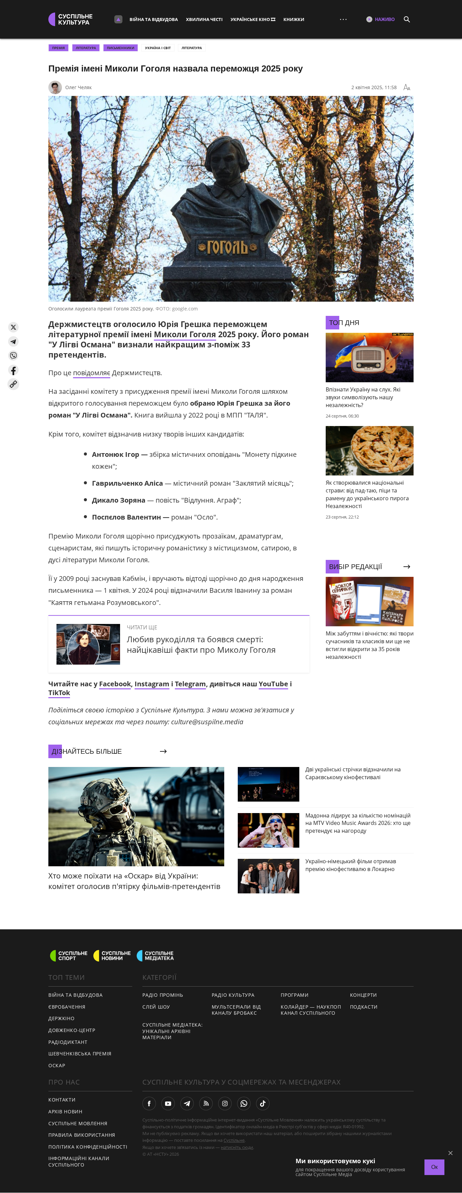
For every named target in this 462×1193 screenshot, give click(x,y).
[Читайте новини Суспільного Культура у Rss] (206, 1103)
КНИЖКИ (293, 19)
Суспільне (234, 1140)
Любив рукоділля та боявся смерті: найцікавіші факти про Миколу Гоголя (201, 644)
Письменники (120, 47)
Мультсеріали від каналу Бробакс (236, 1010)
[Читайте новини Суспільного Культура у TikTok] (263, 1103)
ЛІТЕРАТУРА (86, 47)
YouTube (273, 683)
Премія (58, 47)
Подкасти (364, 1007)
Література (192, 47)
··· (343, 19)
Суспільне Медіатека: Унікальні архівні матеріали (172, 1031)
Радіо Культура (233, 995)
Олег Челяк (78, 87)
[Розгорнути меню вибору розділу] (118, 19)
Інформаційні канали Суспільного (78, 1161)
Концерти (363, 995)
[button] (13, 327)
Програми (295, 995)
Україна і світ (158, 47)
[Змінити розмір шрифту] (406, 87)
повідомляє (91, 372)
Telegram (190, 683)
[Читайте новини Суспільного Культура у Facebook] (149, 1103)
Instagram (152, 683)
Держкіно (61, 1018)
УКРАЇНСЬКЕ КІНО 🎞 (253, 19)
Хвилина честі (204, 19)
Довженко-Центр (71, 1030)
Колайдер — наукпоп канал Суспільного (311, 1010)
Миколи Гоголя (185, 334)
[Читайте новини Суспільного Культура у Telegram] (187, 1103)
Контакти (62, 1099)
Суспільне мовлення (78, 1123)
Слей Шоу (156, 1007)
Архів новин (65, 1111)
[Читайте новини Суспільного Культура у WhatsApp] (244, 1103)
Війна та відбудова (154, 19)
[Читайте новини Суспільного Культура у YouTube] (168, 1103)
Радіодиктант (67, 1042)
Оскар (56, 1065)
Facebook (115, 683)
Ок (434, 1167)
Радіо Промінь (162, 995)
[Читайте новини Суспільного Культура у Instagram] (225, 1103)
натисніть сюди (237, 1147)
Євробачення (67, 1007)
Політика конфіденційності (88, 1147)
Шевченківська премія (80, 1053)
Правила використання (81, 1135)
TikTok (59, 692)
